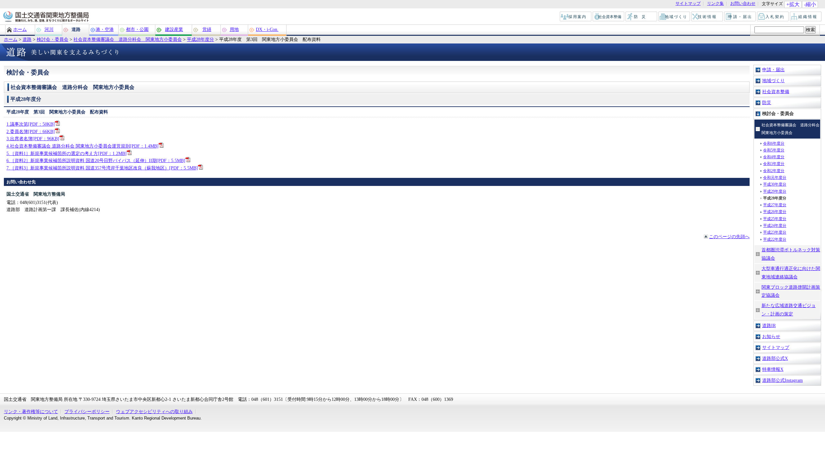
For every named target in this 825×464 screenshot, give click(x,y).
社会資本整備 (608, 17)
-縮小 (810, 4)
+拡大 (793, 4)
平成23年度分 (774, 232)
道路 (76, 29)
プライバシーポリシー (87, 411)
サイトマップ (688, 4)
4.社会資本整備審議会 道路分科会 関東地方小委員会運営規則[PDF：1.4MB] (82, 146)
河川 (48, 29)
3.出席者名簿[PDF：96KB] (32, 138)
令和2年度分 (773, 171)
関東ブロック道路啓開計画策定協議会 (791, 291)
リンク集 (715, 4)
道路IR (769, 325)
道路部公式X (775, 358)
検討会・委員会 (52, 39)
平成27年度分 (774, 205)
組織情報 (806, 17)
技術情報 (707, 17)
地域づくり (674, 17)
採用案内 (576, 17)
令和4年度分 (773, 157)
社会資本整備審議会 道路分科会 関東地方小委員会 (127, 39)
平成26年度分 (774, 212)
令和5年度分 (773, 150)
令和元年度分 (774, 177)
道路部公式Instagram (782, 380)
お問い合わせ (742, 4)
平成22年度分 (774, 239)
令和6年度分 (773, 143)
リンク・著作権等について (31, 411)
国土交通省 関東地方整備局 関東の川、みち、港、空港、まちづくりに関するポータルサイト (45, 17)
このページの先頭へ (729, 236)
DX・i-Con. (267, 29)
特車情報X (772, 369)
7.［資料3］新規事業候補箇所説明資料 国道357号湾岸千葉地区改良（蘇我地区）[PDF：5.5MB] (102, 167)
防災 (641, 17)
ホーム (20, 29)
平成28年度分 (200, 39)
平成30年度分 (774, 184)
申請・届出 (740, 17)
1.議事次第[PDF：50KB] (30, 124)
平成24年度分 (774, 225)
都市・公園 (137, 29)
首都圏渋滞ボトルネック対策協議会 (791, 254)
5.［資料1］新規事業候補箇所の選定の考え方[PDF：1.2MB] (66, 153)
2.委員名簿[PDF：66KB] (30, 131)
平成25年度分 (774, 219)
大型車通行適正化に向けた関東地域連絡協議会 (791, 272)
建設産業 (174, 29)
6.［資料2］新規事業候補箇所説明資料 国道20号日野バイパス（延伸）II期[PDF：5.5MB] (95, 160)
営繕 (206, 29)
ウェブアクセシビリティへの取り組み (154, 411)
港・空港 (105, 29)
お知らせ (771, 336)
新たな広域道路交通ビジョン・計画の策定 (789, 309)
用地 (234, 29)
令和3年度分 (773, 164)
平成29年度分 (774, 191)
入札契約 (773, 17)
